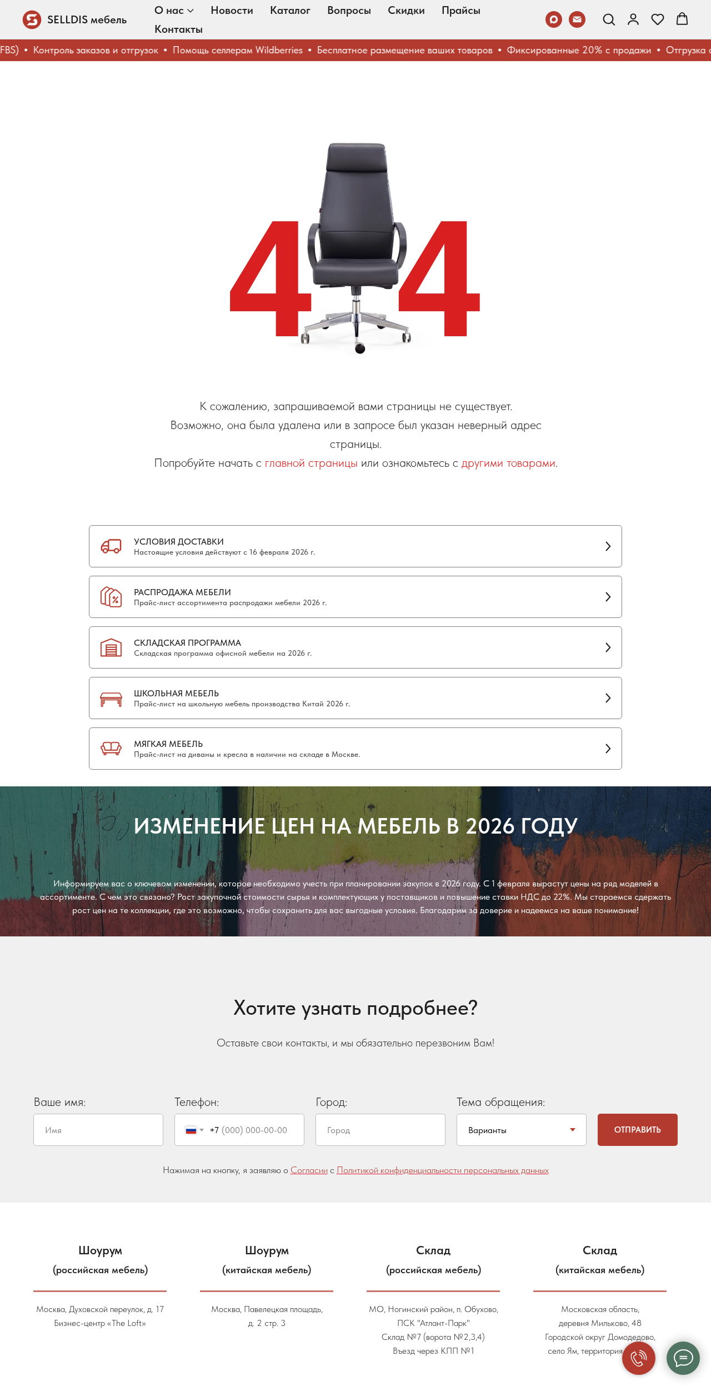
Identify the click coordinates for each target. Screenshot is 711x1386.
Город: (331, 1101)
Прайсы (461, 10)
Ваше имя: (59, 1101)
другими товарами (508, 462)
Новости (232, 10)
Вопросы (349, 10)
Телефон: (196, 1101)
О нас (169, 10)
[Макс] (553, 19)
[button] (608, 19)
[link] (633, 19)
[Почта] (577, 19)
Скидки (406, 10)
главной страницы (311, 462)
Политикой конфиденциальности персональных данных (443, 1169)
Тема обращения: (501, 1101)
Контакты (178, 29)
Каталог (290, 10)
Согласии (309, 1169)
